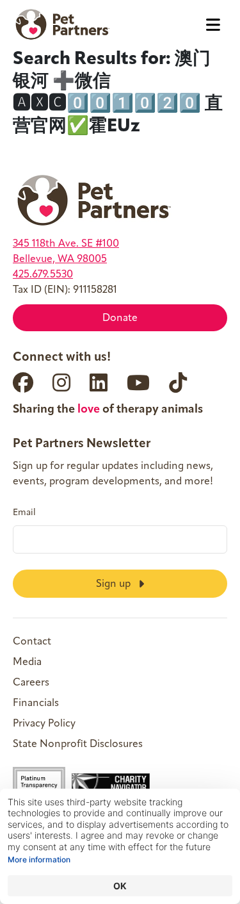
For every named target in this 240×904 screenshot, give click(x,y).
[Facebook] (23, 382)
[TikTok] (178, 382)
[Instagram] (61, 382)
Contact (32, 642)
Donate (120, 318)
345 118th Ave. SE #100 (66, 244)
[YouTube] (138, 382)
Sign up (114, 584)
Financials (36, 703)
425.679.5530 (43, 275)
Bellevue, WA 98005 (60, 259)
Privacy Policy (44, 724)
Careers (31, 683)
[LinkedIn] (99, 382)
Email (24, 513)
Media (27, 662)
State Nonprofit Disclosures (78, 744)
